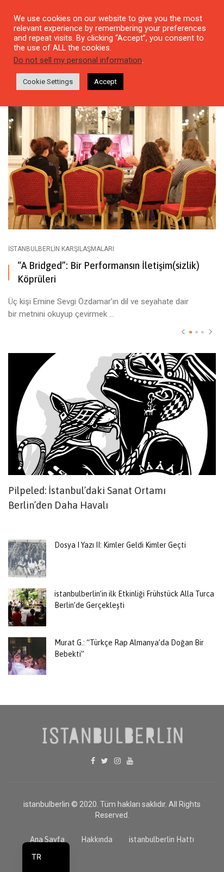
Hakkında (97, 839)
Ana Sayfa (47, 839)
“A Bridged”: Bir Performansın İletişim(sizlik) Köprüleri (108, 272)
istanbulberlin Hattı (161, 839)
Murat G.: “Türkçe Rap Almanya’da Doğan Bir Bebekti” (129, 648)
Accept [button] (105, 82)
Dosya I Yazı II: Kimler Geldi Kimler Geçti (120, 545)
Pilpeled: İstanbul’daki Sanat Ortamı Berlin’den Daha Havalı (87, 498)
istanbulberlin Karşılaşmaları (61, 249)
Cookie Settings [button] (48, 82)
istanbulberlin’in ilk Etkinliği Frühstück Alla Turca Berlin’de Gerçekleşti (134, 599)
